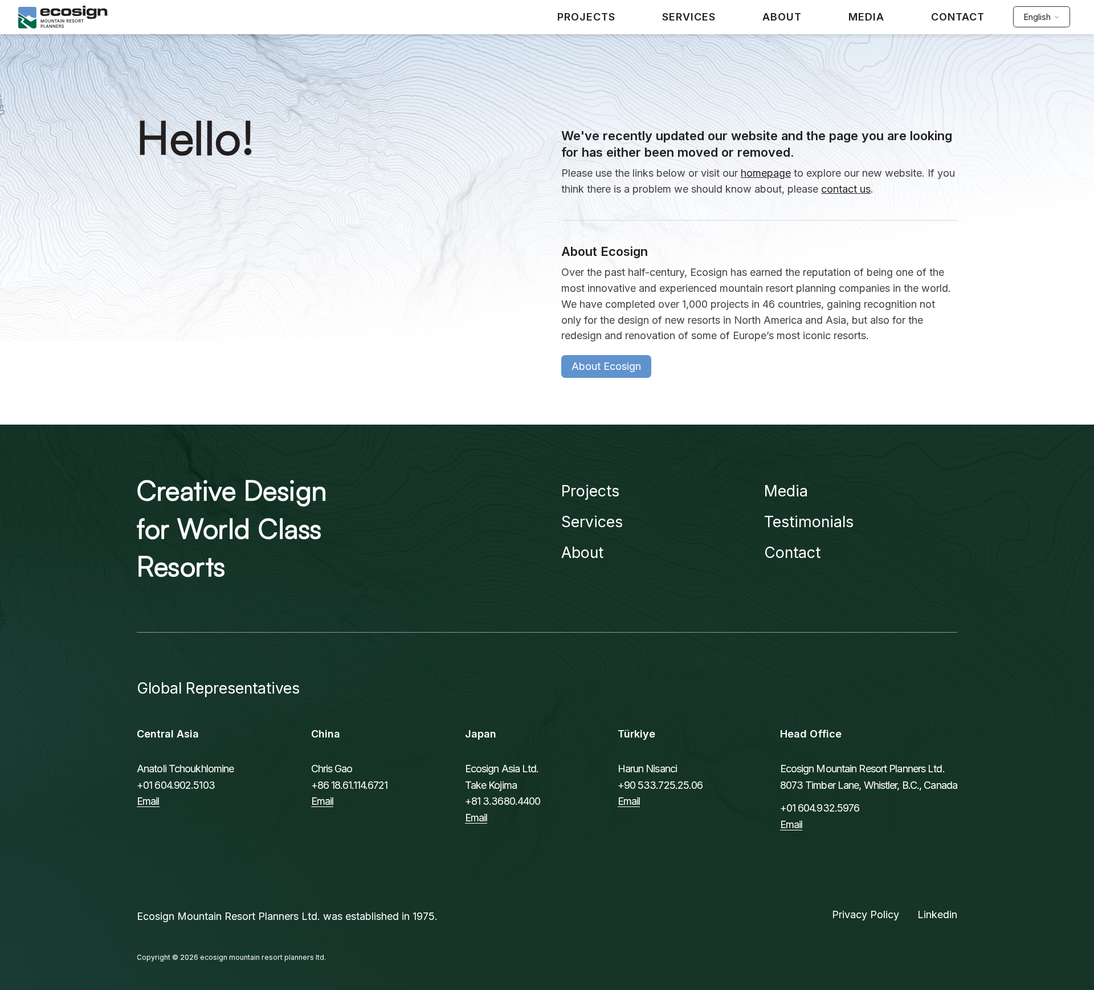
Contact (792, 552)
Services (592, 521)
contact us (846, 189)
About (582, 552)
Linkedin (937, 914)
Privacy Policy (865, 914)
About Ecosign (606, 366)
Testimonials (809, 521)
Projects (590, 491)
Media (786, 491)
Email (148, 801)
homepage (766, 173)
